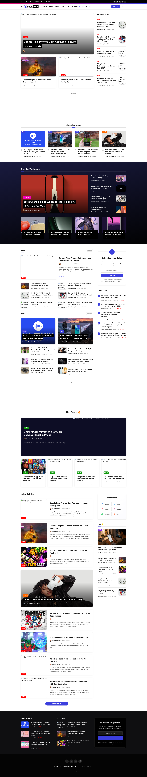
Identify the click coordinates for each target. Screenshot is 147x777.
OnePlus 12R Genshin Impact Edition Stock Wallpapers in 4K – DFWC (86, 233)
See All (89, 250)
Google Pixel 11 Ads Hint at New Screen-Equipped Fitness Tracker (106, 24)
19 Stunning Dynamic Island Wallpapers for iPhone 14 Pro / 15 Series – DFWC (114, 233)
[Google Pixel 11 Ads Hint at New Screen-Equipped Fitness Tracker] (122, 25)
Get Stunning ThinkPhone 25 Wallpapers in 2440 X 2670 (32, 233)
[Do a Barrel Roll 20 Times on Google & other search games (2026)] (25, 734)
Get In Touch (49, 1)
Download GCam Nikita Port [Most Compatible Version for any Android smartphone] (88, 152)
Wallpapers (27, 197)
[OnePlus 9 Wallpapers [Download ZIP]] (121, 209)
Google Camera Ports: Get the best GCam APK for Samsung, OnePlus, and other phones (42, 370)
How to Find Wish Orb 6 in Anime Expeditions (106, 52)
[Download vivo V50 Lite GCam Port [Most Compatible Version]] (25, 361)
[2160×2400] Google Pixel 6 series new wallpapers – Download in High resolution (100, 198)
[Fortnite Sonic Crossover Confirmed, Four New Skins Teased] (122, 39)
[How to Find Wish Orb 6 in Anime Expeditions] (122, 53)
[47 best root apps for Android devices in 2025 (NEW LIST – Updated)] (25, 744)
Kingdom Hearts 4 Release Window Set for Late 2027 (106, 66)
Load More (56, 703)
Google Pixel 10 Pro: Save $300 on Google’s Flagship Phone (43, 433)
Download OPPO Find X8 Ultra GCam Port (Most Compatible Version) (80, 360)
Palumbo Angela (65, 85)
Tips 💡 (100, 524)
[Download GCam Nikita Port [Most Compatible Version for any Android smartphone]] (87, 139)
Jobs (83, 766)
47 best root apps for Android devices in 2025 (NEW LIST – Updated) (111, 314)
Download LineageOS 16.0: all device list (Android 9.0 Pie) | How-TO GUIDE (113, 334)
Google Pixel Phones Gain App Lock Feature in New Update (75, 259)
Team (42, 1)
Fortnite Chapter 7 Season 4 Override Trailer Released (37, 81)
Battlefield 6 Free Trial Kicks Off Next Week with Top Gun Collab (106, 80)
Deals (26, 427)
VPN (68, 6)
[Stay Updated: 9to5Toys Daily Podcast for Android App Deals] (60, 466)
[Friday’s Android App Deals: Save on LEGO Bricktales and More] (33, 466)
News (51, 6)
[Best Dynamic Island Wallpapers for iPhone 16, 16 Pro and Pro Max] (54, 194)
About (22, 1)
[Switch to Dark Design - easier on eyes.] (123, 6)
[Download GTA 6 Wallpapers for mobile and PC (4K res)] (121, 178)
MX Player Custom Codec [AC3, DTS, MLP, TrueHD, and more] (34, 152)
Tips (62, 6)
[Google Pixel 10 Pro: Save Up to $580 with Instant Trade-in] (87, 466)
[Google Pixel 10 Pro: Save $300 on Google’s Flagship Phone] (99, 437)
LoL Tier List (86, 6)
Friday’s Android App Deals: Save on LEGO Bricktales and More (33, 479)
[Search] (125, 6)
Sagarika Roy (28, 210)
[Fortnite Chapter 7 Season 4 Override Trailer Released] (38, 66)
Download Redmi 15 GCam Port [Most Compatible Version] (114, 152)
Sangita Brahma (95, 180)
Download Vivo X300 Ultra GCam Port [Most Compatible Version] (60, 152)
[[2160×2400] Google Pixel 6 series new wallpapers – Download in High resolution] (121, 198)
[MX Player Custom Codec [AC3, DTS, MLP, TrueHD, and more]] (33, 139)
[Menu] (21, 6)
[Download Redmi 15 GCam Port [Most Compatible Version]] (114, 139)
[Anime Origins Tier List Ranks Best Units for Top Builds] (76, 66)
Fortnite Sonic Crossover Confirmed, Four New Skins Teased (106, 39)
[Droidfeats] (31, 7)
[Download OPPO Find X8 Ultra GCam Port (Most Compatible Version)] (62, 361)
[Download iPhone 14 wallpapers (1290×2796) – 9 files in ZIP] (121, 188)
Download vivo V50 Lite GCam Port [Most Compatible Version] (42, 360)
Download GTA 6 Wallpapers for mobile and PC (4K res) (102, 177)
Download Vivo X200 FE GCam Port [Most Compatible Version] (80, 370)
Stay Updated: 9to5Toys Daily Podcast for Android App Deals (59, 479)
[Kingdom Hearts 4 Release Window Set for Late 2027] (122, 66)
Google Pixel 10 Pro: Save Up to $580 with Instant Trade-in (86, 479)
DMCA (37, 1)
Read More (62, 276)
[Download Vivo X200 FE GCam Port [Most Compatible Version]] (62, 370)
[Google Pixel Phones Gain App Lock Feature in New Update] (57, 33)
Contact (90, 766)
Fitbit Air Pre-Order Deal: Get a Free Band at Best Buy (114, 478)
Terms (77, 766)
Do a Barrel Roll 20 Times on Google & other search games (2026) (113, 305)
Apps (57, 6)
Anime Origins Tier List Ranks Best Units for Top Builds (76, 81)
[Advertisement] (73, 106)
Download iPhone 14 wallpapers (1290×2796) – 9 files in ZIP (102, 187)
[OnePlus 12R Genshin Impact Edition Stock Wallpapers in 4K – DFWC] (87, 225)
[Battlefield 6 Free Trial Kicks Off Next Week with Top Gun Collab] (122, 81)
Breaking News (103, 14)
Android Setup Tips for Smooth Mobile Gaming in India (110, 549)
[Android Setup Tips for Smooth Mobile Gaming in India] (112, 537)
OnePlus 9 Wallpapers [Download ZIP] (98, 208)
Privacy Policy (29, 1)
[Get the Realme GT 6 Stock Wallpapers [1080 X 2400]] (60, 225)
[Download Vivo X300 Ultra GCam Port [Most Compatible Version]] (60, 139)
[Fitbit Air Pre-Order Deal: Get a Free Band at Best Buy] (113, 466)
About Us (57, 766)
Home (45, 6)
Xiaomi (105, 131)
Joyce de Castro (29, 51)
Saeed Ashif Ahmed (28, 156)
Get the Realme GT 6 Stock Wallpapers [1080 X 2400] (60, 233)
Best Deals (116, 6)
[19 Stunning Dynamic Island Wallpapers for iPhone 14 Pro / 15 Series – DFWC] (114, 225)
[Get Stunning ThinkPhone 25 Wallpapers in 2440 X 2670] (33, 225)
